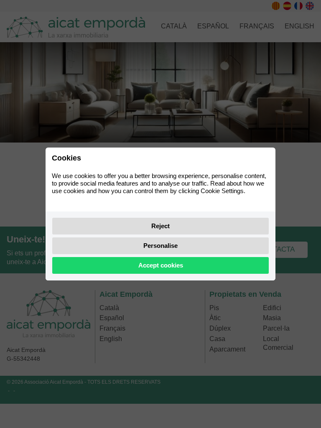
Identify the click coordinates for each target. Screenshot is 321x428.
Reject (160, 225)
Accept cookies (160, 265)
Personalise (160, 245)
